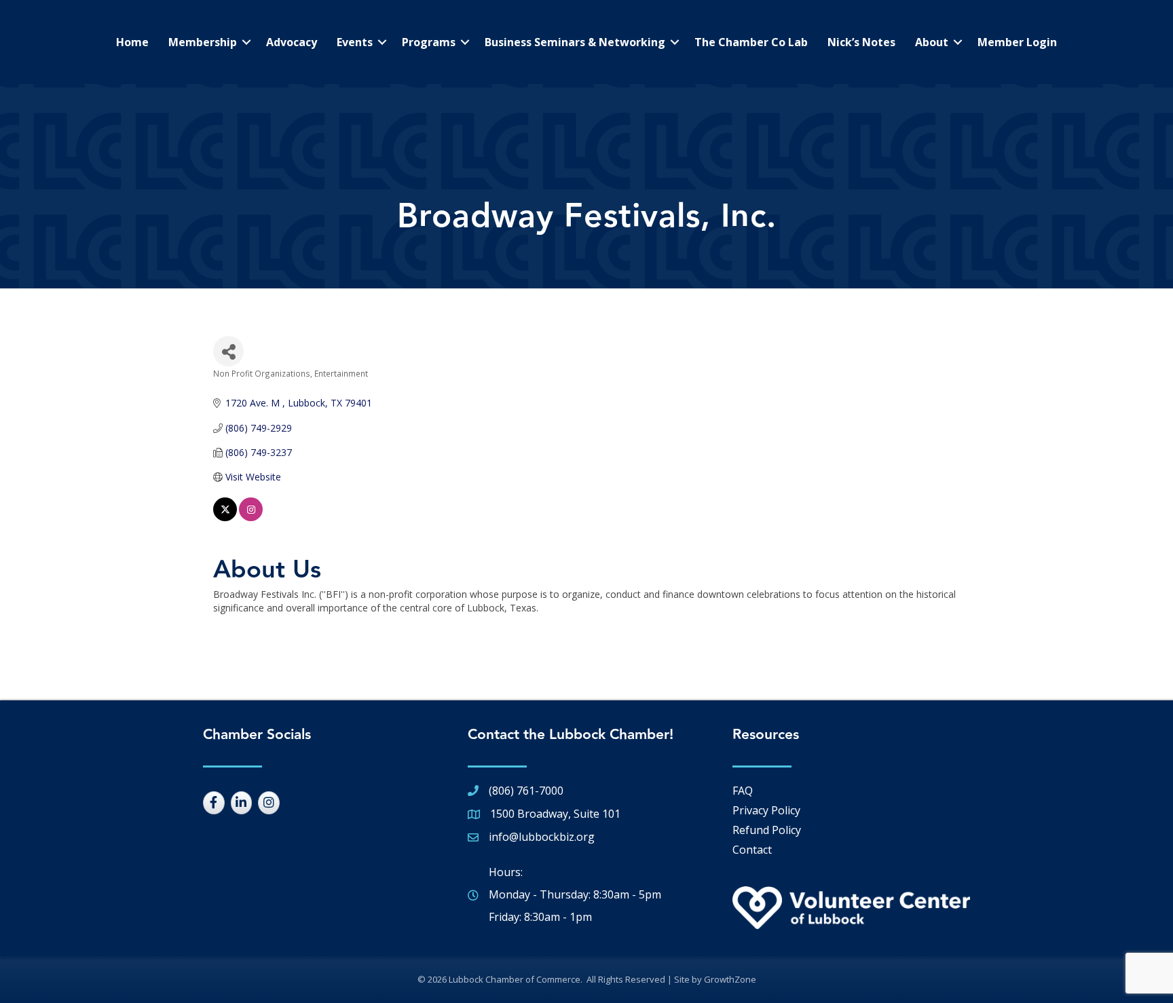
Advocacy (291, 42)
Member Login (1017, 42)
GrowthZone (730, 979)
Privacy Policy (766, 810)
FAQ (742, 790)
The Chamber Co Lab (751, 42)
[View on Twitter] (225, 517)
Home (132, 42)
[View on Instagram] (251, 517)
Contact (752, 849)
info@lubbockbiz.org (542, 836)
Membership (202, 42)
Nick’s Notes (861, 42)
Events (355, 42)
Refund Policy (766, 829)
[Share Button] (228, 351)
